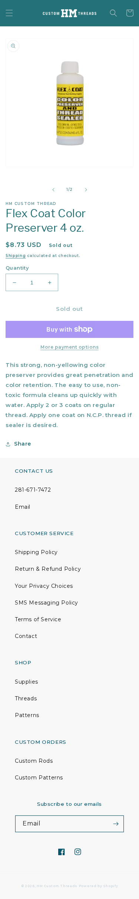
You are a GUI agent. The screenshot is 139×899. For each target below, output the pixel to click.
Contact (26, 636)
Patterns (27, 715)
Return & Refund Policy (48, 569)
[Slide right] (86, 190)
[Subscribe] (115, 824)
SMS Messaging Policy (46, 602)
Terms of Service (38, 619)
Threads (26, 698)
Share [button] (22, 443)
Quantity (17, 268)
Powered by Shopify (98, 886)
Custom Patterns (39, 777)
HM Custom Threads (57, 886)
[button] (9, 13)
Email (22, 507)
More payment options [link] (69, 347)
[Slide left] (53, 190)
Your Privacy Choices (44, 586)
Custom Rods (34, 761)
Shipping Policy (36, 552)
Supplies (26, 681)
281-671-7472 (33, 489)
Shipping (16, 255)
